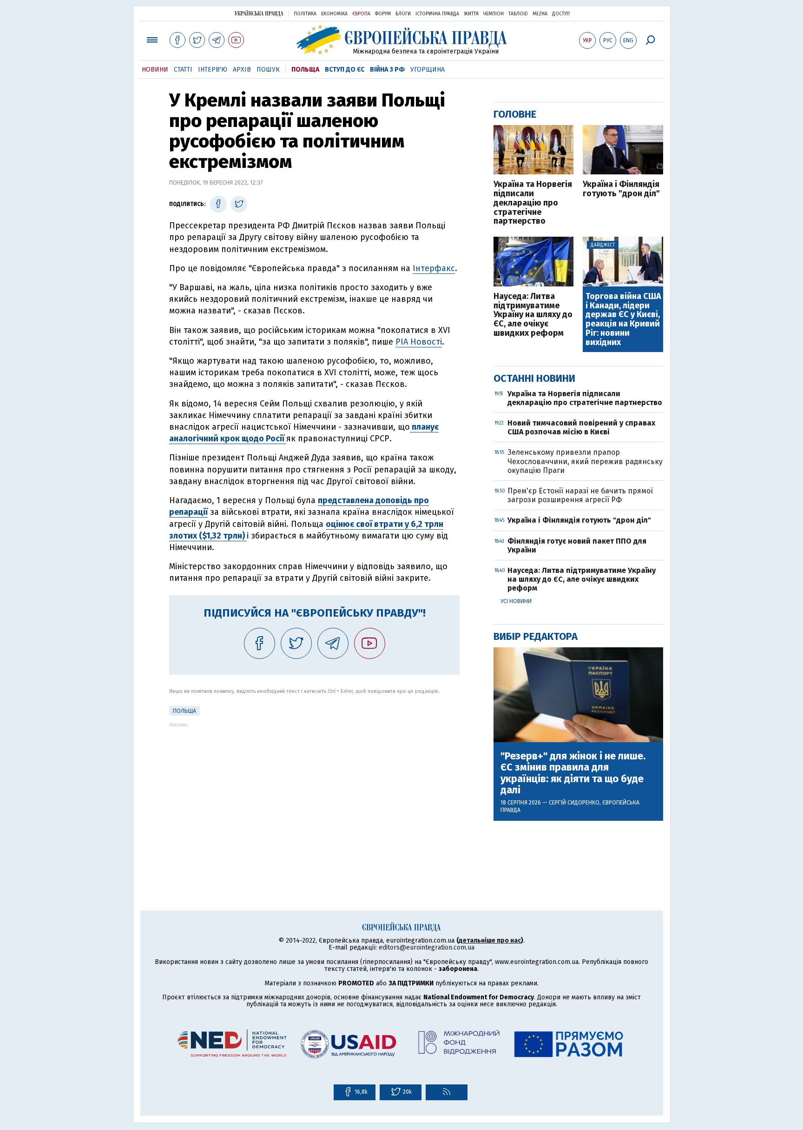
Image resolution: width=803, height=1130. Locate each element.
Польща (305, 69)
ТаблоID (518, 14)
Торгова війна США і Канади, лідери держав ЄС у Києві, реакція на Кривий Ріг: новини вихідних (623, 319)
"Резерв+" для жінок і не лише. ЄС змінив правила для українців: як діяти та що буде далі (572, 773)
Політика (305, 14)
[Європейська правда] (401, 39)
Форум (383, 14)
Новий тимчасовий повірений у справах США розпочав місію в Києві (581, 427)
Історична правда (437, 14)
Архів (242, 69)
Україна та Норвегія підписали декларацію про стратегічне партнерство (533, 203)
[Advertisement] (314, 792)
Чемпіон (493, 14)
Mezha (540, 14)
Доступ (561, 14)
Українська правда (258, 13)
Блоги (403, 14)
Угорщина (427, 69)
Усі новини (516, 601)
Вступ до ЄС (344, 69)
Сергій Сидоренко (574, 802)
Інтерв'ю (212, 69)
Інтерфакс (434, 268)
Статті (183, 69)
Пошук (268, 69)
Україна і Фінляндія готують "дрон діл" (621, 189)
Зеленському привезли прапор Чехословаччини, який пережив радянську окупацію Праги (585, 461)
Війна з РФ (387, 69)
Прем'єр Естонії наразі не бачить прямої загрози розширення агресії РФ (580, 495)
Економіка (334, 14)
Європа (361, 14)
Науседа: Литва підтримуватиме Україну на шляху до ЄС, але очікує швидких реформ (533, 315)
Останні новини (534, 378)
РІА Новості (418, 342)
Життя (471, 14)
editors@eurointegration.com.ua (426, 947)
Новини (155, 69)
